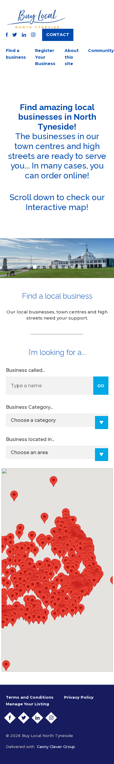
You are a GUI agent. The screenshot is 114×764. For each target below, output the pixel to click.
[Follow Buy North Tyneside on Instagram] (33, 35)
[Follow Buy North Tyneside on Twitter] (14, 35)
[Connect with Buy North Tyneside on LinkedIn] (24, 35)
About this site (72, 57)
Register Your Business (45, 57)
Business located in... (30, 439)
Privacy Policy (79, 697)
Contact (57, 34)
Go (100, 385)
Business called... (25, 370)
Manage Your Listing (27, 704)
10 (85, 267)
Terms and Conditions (29, 697)
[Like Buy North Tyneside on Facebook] (7, 35)
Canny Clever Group (56, 746)
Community (101, 50)
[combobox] (57, 420)
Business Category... (29, 407)
